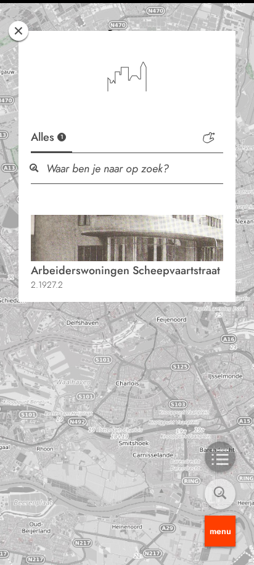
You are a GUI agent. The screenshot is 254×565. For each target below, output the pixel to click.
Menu (220, 531)
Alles (47, 137)
